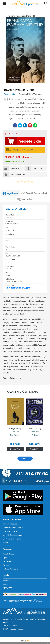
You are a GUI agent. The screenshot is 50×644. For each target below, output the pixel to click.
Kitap (7, 288)
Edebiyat (14, 288)
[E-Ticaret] (25, 640)
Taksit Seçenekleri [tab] (36, 193)
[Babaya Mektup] (15, 412)
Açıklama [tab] (12, 193)
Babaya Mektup (15, 429)
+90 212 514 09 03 (10, 626)
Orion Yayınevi (15, 435)
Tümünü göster (25, 458)
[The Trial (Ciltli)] (34, 412)
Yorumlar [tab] (27, 199)
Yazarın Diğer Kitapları (25, 391)
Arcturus (35, 435)
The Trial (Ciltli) (35, 429)
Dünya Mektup (25, 288)
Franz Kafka (15, 432)
